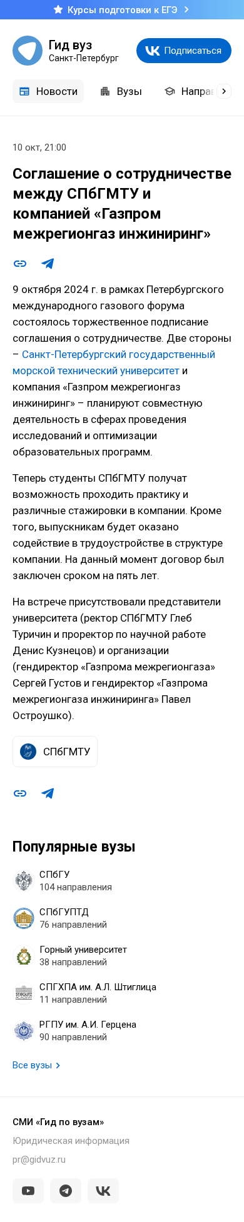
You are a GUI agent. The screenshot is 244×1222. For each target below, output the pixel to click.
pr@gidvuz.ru (39, 1159)
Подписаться (192, 50)
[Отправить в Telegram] (47, 263)
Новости (57, 91)
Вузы (129, 91)
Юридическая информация (71, 1140)
